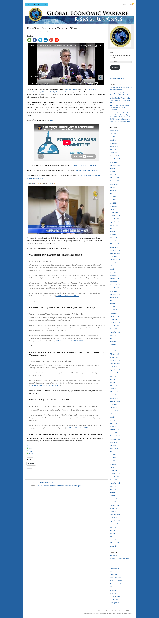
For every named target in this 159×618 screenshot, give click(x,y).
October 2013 (114, 442)
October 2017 (114, 291)
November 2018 (115, 253)
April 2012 (113, 499)
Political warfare (115, 587)
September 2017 (115, 294)
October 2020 (114, 184)
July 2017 (113, 300)
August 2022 (114, 146)
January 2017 (114, 319)
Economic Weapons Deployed (119, 558)
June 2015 (113, 379)
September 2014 (115, 407)
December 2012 (115, 473)
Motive (112, 571)
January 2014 (114, 433)
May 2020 (113, 200)
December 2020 (115, 181)
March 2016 (113, 351)
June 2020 (113, 197)
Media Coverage (115, 568)
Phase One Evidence (116, 581)
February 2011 (114, 543)
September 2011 (115, 521)
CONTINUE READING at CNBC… (78, 428)
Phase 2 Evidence (115, 577)
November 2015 (115, 363)
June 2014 (113, 417)
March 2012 (113, 502)
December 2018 (115, 250)
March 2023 (113, 143)
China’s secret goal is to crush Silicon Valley (49, 399)
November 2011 (115, 514)
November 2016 (115, 326)
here (51, 120)
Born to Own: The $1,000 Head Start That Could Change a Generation (119, 107)
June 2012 (113, 492)
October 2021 (114, 162)
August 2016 (114, 335)
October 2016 (114, 329)
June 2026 (113, 137)
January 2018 (114, 281)
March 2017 (113, 313)
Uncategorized (114, 603)
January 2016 (114, 357)
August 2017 (114, 297)
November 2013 (115, 439)
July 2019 (113, 228)
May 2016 (113, 344)
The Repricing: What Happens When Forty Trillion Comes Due (120, 94)
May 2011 (113, 533)
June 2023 (113, 140)
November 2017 (115, 288)
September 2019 (115, 222)
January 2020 (114, 212)
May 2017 (113, 307)
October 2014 (114, 404)
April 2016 (113, 348)
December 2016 (115, 322)
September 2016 (115, 332)
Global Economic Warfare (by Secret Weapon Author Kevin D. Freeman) (79, 15)
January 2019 (114, 247)
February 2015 (114, 392)
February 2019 (114, 244)
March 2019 (113, 241)
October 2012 (114, 480)
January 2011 (114, 546)
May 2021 (113, 171)
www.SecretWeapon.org (117, 78)
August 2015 (114, 373)
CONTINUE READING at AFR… (67, 296)
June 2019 (113, 231)
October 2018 (114, 256)
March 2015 (113, 389)
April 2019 (113, 238)
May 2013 (113, 458)
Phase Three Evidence (117, 584)
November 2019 (115, 219)
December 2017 (115, 285)
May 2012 (113, 495)
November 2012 (115, 477)
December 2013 (115, 436)
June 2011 (113, 530)
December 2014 (115, 398)
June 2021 (113, 168)
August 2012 (114, 486)
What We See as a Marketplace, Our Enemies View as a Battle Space (58, 485)
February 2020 (114, 209)
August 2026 (114, 130)
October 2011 (114, 518)
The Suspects (114, 599)
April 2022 (113, 149)
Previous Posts (40, 4)
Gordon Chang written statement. (87, 170)
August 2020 (114, 190)
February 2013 (114, 467)
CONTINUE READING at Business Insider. (69, 340)
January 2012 (114, 508)
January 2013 (114, 470)
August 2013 (114, 448)
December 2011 (115, 511)
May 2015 (113, 382)
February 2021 (114, 178)
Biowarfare (113, 555)
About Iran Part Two (46, 482)
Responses (113, 590)
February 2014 (114, 429)
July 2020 (113, 193)
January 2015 (114, 395)
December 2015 (115, 360)
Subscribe (127, 4)
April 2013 (113, 461)
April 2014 (113, 423)
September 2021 (115, 165)
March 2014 (113, 426)
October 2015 (114, 367)
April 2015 (113, 385)
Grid (111, 562)
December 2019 (115, 215)
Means (112, 565)
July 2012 (113, 489)
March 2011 (113, 540)
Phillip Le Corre (71, 89)
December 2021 (115, 156)
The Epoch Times (85, 175)
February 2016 (114, 354)
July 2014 (113, 414)
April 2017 (113, 310)
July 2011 (113, 527)
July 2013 (113, 452)
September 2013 (115, 445)
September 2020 (115, 187)
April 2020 (113, 203)
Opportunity (114, 574)
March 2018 (113, 275)
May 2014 (113, 420)
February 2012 (114, 505)
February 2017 (114, 316)
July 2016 (113, 338)
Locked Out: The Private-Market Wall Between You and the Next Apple (120, 100)
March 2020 (113, 206)
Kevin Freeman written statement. (85, 165)
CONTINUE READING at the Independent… (45, 385)
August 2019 (114, 225)
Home (28, 4)
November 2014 (115, 401)
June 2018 (113, 269)
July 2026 (113, 134)
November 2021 (115, 159)
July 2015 (113, 376)
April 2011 (113, 536)
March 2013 (113, 464)
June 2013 (113, 455)
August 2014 (114, 411)
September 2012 (115, 483)
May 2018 (113, 272)
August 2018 (114, 263)
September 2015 (115, 370)
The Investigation (115, 596)
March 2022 (113, 152)
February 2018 (114, 278)
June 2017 (113, 304)
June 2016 (113, 341)
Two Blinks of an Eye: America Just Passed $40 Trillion (121, 88)
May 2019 (113, 234)
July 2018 (113, 266)
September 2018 (115, 259)
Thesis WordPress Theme (115, 611)
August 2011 (114, 524)
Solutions (113, 593)
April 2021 (113, 175)
